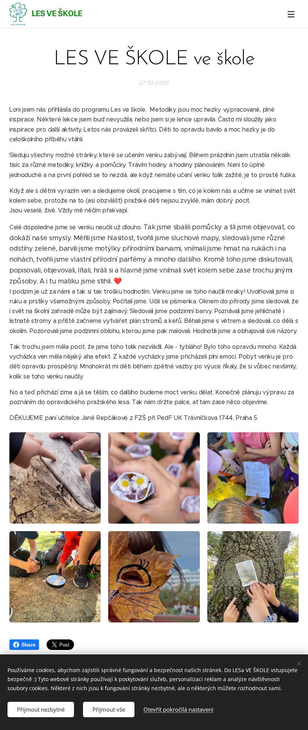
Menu (291, 13)
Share (28, 645)
